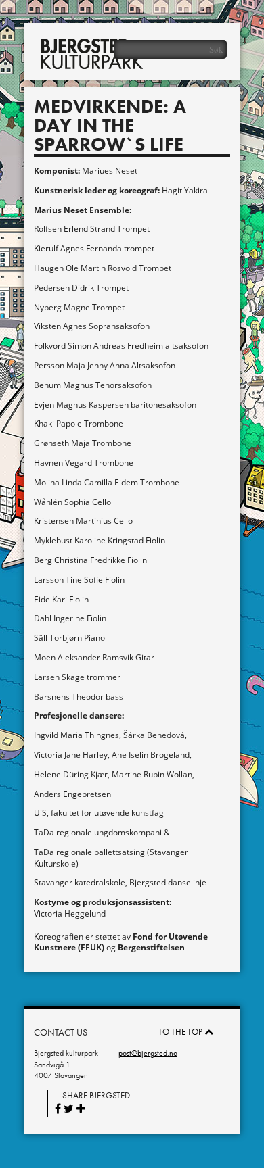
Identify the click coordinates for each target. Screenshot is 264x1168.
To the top (181, 1032)
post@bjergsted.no (147, 1053)
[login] (247, 17)
